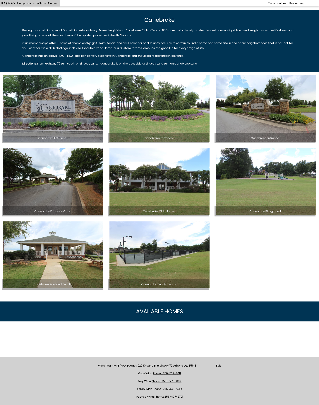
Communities (277, 3)
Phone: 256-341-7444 (167, 389)
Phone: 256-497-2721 (169, 397)
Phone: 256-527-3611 (167, 373)
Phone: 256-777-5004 (166, 381)
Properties (296, 3)
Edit (218, 365)
